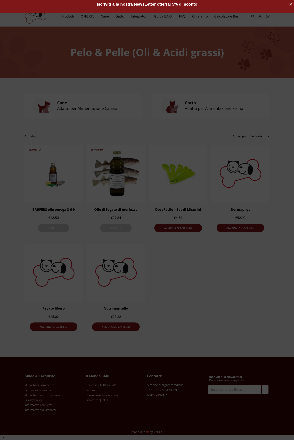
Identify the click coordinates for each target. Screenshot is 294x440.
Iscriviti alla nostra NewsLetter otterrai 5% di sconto (147, 4)
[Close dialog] (290, 4)
